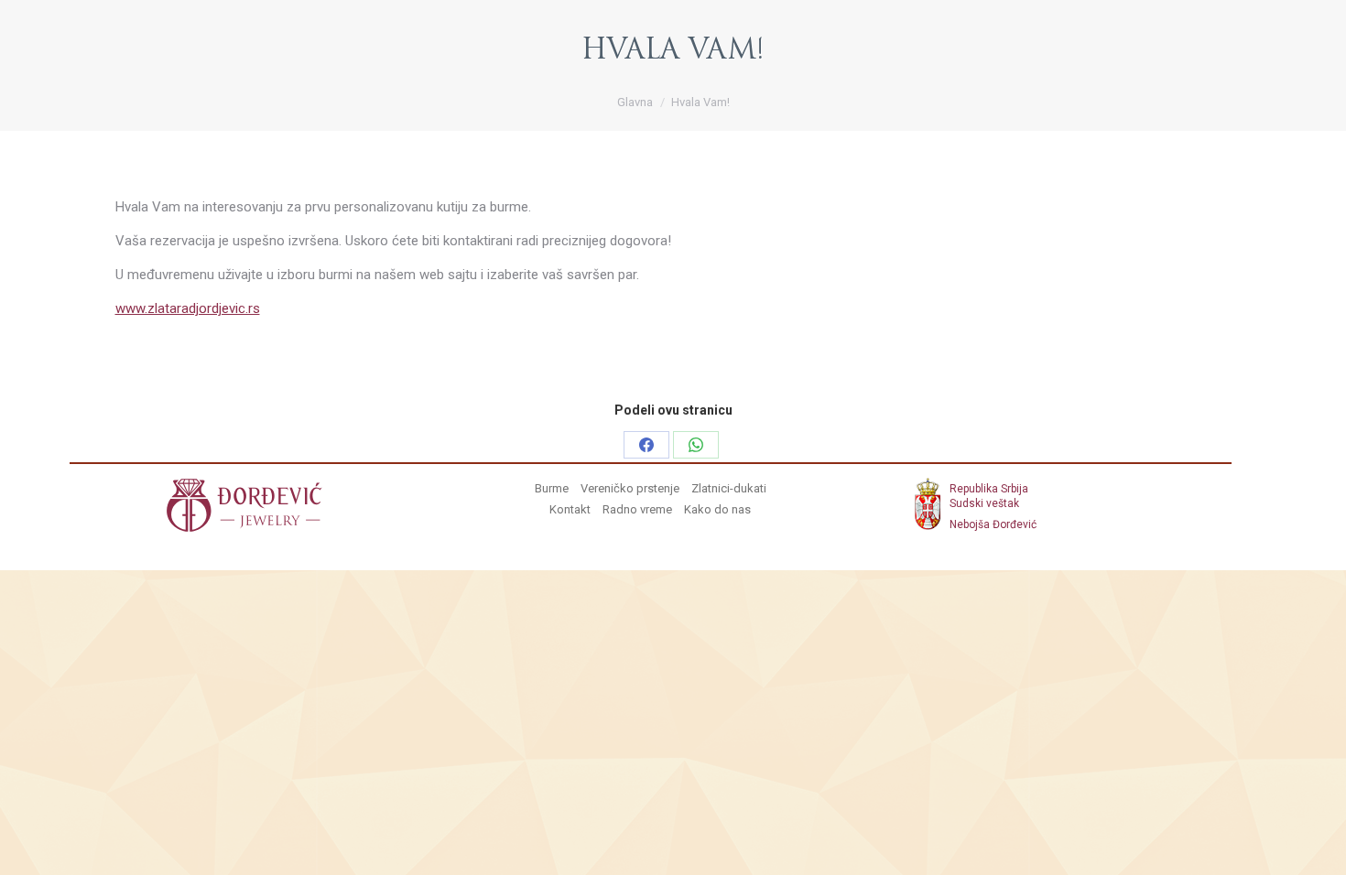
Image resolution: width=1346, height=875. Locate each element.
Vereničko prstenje (630, 488)
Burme (552, 488)
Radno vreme (637, 509)
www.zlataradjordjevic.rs (187, 308)
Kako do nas (717, 509)
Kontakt (570, 509)
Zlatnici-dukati (728, 488)
